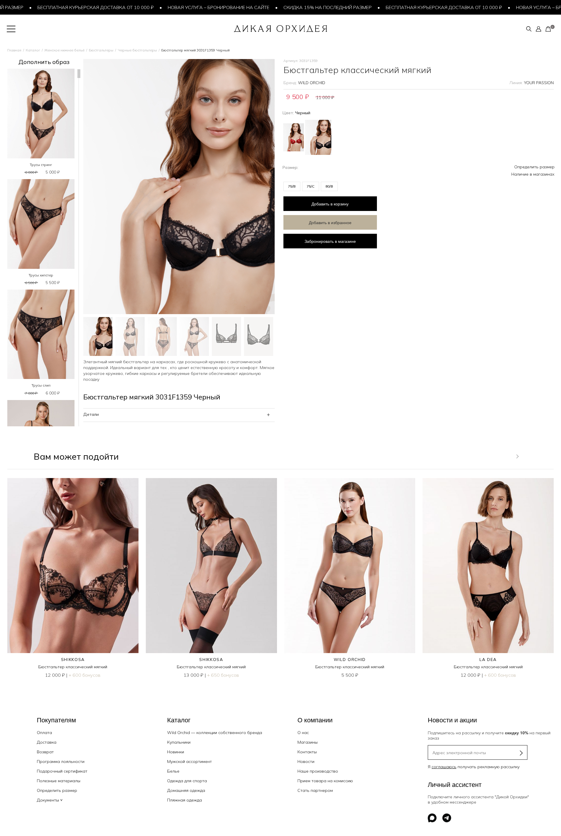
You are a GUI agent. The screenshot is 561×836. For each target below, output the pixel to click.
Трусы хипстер (41, 275)
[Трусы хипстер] (41, 224)
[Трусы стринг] (41, 113)
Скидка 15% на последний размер (304, 7)
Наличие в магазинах (533, 174)
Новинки (175, 751)
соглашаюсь (444, 766)
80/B (329, 186)
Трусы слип (41, 385)
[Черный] (318, 136)
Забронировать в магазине (330, 241)
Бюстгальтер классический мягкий (72, 666)
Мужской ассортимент (189, 761)
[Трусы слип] (41, 334)
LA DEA (488, 659)
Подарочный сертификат (62, 771)
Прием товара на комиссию (325, 780)
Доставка (46, 742)
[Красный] (293, 135)
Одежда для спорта (187, 780)
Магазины (307, 742)
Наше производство (317, 771)
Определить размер (534, 166)
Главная (14, 50)
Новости (305, 761)
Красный (293, 137)
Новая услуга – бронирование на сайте (195, 7)
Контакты (307, 751)
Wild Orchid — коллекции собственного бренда (214, 732)
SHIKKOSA (73, 659)
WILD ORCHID (311, 82)
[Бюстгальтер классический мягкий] (72, 565)
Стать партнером (315, 790)
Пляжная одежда (184, 800)
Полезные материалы (58, 780)
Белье (173, 771)
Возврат (45, 751)
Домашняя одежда (186, 790)
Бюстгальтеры (101, 50)
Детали (91, 414)
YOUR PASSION (539, 82)
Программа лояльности (60, 761)
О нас (303, 732)
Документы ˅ (50, 800)
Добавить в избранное (330, 222)
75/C (310, 186)
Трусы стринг (41, 164)
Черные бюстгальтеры (137, 50)
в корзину (330, 204)
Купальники (179, 742)
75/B (292, 186)
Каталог (33, 50)
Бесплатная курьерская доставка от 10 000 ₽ (72, 7)
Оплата (44, 732)
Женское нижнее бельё (64, 50)
